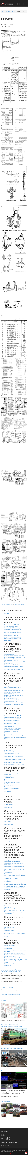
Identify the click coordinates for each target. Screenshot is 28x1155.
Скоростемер (7, 791)
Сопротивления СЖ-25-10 (11, 665)
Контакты (11, 1151)
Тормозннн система (9, 929)
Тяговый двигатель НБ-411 (11, 626)
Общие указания (8, 860)
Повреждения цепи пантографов (12, 861)
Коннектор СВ (7, 668)
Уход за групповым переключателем (13, 756)
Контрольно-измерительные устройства (14, 933)
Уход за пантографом (9, 752)
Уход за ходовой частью (10, 806)
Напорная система (9, 927)
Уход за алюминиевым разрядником (13, 762)
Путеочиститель (8, 787)
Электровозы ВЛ (12, 4)
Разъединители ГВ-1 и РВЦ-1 (11, 660)
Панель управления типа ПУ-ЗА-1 (13, 717)
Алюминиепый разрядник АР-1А (12, 687)
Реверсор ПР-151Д (9, 663)
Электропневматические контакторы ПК (14, 661)
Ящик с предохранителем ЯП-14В (13, 689)
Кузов (5, 793)
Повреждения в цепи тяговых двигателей (14, 874)
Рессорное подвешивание (11, 780)
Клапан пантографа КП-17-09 (11, 722)
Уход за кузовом (8, 807)
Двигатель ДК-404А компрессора (12, 632)
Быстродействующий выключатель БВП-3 (15, 655)
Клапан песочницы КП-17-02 (11, 723)
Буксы (5, 779)
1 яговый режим (8, 948)
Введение (6, 613)
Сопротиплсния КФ (9, 693)
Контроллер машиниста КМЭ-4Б (12, 716)
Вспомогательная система (11, 932)
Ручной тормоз (8, 783)
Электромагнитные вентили (11, 725)
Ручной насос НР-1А (9, 935)
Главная (3, 1150)
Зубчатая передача (9, 777)
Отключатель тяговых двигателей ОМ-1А (14, 657)
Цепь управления (8, 824)
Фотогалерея (5, 1101)
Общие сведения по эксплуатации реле (14, 759)
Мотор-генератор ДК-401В (11, 635)
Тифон (6, 936)
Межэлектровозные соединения (12, 728)
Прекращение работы (7, 604)
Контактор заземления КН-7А (11, 699)
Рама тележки (7, 774)
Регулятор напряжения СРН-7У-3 (12, 719)
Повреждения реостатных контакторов (14, 869)
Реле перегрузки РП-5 (9, 686)
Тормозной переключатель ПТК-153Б (13, 669)
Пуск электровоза (8, 947)
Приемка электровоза (9, 945)
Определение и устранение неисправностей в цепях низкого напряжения (12, 880)
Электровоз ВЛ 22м (10, 11)
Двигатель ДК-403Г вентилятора (12, 628)
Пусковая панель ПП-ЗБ (10, 701)
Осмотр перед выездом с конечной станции (15, 959)
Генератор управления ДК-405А (12, 629)
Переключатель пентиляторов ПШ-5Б (13, 690)
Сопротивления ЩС (9, 726)
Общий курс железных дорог (10, 994)
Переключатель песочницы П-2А (12, 731)
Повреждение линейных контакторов (13, 908)
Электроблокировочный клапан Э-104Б (14, 735)
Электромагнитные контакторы (12, 692)
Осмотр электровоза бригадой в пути (13, 957)
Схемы (3, 1001)
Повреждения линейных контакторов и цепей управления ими (14, 866)
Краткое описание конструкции (12, 773)
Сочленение (7, 790)
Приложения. (7, 965)
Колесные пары (8, 776)
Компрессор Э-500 (9, 634)
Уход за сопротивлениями (11, 758)
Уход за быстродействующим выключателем (11, 754)
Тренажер (4, 1071)
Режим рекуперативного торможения (13, 953)
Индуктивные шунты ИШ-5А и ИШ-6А (13, 666)
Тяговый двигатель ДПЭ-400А (11, 625)
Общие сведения (8, 750)
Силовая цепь (7, 821)
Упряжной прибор (8, 785)
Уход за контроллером (10, 761)
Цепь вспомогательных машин (12, 823)
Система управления (9, 930)
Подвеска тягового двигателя (11, 788)
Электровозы (8, 1150)
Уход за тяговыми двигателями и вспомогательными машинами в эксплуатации (12, 638)
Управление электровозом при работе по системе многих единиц (14, 955)
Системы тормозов (7, 987)
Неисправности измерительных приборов (15, 883)
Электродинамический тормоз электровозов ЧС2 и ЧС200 (11, 970)
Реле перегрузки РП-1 (9, 658)
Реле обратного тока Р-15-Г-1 (11, 720)
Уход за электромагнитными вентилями (14, 764)
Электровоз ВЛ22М (19, 604)
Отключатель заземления (10, 698)
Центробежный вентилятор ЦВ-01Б (13, 631)
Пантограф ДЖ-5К (9, 654)
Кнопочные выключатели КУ (11, 729)
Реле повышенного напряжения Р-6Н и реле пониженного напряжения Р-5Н (14, 703)
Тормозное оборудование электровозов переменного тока (11, 1025)
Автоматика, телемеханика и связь (12, 1048)
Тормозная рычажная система (12, 782)
